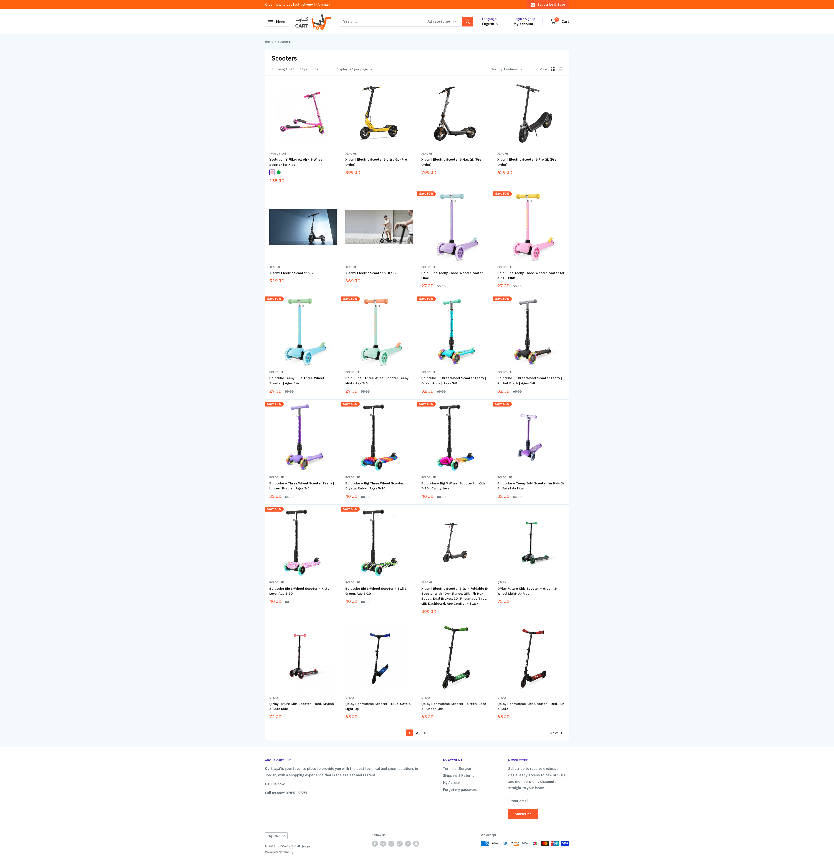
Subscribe (523, 814)
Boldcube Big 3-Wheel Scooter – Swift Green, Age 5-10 (375, 591)
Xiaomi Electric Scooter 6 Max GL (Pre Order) (451, 162)
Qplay (501, 582)
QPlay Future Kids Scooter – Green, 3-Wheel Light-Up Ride (527, 591)
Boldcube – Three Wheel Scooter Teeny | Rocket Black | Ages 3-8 (529, 380)
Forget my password (460, 789)
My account (523, 24)
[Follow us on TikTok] (400, 844)
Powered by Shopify (279, 852)
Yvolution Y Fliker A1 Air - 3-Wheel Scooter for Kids (296, 162)
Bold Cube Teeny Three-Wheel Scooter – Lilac (453, 275)
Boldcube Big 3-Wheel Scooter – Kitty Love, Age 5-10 (299, 591)
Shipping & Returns (458, 775)
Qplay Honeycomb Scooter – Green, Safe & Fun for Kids (453, 706)
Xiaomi (350, 153)
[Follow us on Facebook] (375, 844)
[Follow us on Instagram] (391, 844)
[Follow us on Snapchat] (416, 844)
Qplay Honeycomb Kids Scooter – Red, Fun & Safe (530, 706)
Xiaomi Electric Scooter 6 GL (291, 273)
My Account (452, 782)
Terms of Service (457, 768)
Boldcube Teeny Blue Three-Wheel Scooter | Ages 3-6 (296, 380)
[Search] (467, 21)
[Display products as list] (561, 69)
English (272, 836)
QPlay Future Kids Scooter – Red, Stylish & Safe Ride (301, 706)
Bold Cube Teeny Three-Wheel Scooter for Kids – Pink (530, 275)
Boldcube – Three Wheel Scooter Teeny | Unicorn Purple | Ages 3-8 (301, 486)
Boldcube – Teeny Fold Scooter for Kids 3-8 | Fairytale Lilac (530, 486)
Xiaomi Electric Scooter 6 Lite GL (371, 273)
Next (554, 733)
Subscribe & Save (551, 4)
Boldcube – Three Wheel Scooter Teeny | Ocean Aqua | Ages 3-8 (453, 380)
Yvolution (277, 153)
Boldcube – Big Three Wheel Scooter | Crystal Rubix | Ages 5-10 (375, 486)
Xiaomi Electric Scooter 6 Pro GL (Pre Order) (526, 162)
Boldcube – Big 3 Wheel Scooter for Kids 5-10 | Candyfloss (453, 486)
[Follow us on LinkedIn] (408, 844)
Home (269, 42)
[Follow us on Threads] (383, 844)
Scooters (284, 42)
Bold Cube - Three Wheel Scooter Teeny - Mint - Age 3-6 (378, 380)
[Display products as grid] (553, 69)
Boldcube (428, 267)
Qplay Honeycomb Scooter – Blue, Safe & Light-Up (378, 706)
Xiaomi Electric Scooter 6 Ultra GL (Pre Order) (376, 162)
